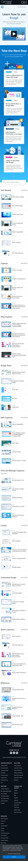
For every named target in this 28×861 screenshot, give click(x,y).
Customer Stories (17, 802)
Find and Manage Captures (12, 471)
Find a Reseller (4, 835)
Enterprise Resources (5, 833)
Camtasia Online (4, 780)
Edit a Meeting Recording (6, 791)
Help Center (16, 805)
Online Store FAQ (4, 838)
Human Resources (18, 770)
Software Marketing (18, 772)
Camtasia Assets (4, 775)
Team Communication (18, 775)
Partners (2, 828)
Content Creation (4, 800)
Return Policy (3, 842)
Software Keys (17, 809)
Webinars (16, 793)
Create (4, 526)
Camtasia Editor (4, 765)
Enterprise (16, 780)
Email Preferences (18, 812)
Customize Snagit (8, 578)
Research (16, 797)
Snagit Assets (3, 777)
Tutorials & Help (21, 7)
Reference (5, 683)
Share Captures (7, 630)
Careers (2, 830)
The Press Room (4, 825)
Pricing (2, 823)
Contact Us (3, 821)
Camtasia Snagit (4, 768)
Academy (16, 800)
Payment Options (4, 840)
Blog (15, 795)
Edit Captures (7, 418)
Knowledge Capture (5, 796)
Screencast (3, 772)
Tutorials (16, 790)
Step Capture (6, 317)
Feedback (3, 803)
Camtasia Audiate (4, 770)
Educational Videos (18, 777)
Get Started (6, 190)
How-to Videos (4, 793)
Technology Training (5, 798)
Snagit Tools (6, 366)
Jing (1, 782)
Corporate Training (18, 768)
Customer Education (5, 788)
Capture (4, 263)
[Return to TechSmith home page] (6, 2)
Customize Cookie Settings (14, 853)
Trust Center (16, 807)
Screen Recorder (17, 765)
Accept (14, 857)
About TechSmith (4, 818)
